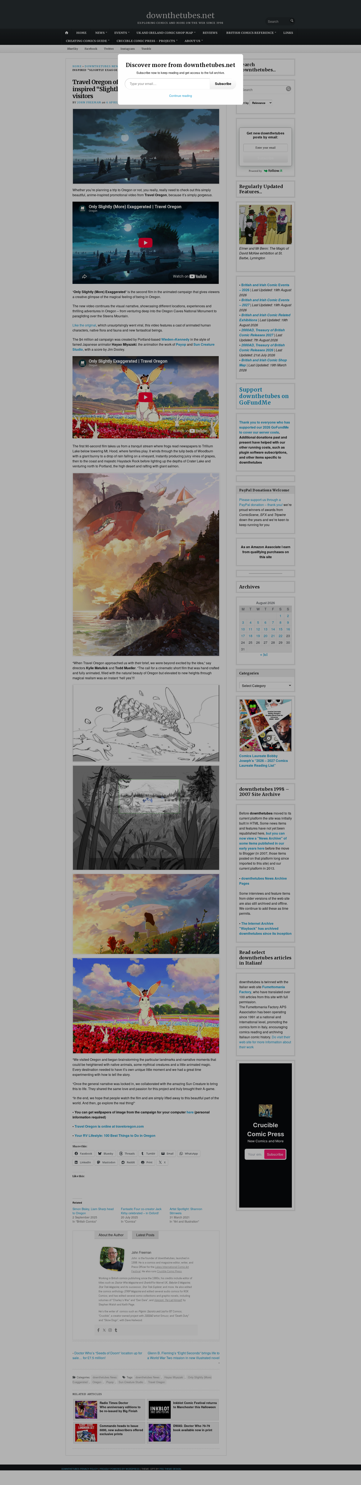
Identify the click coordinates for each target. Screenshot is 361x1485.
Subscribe (223, 83)
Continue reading (180, 96)
